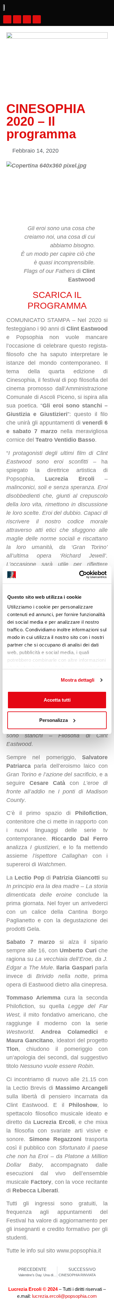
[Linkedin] (37, 19)
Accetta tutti (57, 700)
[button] (106, 19)
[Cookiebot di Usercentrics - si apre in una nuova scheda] (80, 575)
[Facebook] (7, 19)
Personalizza (53, 720)
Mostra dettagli (78, 680)
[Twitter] (27, 19)
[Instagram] (17, 19)
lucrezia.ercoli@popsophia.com (64, 1296)
